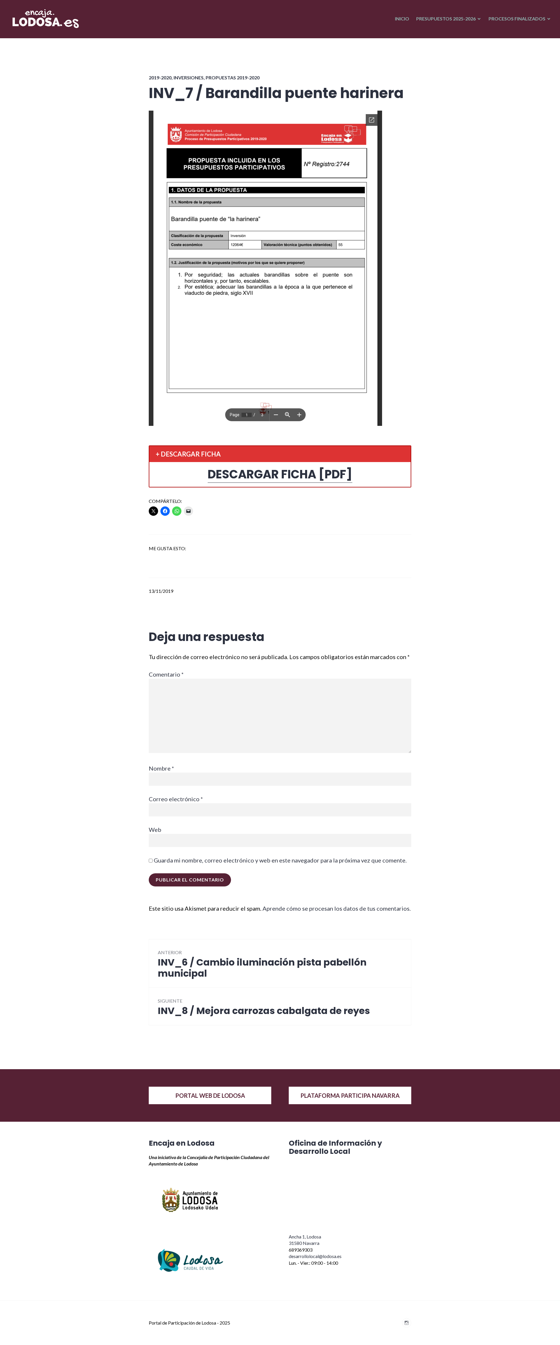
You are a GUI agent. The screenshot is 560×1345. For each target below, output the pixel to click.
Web (155, 829)
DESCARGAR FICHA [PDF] (280, 474)
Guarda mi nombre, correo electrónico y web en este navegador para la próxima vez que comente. (280, 860)
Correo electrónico (176, 798)
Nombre (161, 768)
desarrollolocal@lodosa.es (315, 1256)
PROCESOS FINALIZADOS (517, 18)
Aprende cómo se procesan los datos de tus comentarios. (336, 908)
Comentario (166, 674)
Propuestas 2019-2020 (233, 77)
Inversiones (189, 77)
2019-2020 (160, 77)
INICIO (402, 18)
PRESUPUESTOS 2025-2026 (446, 18)
